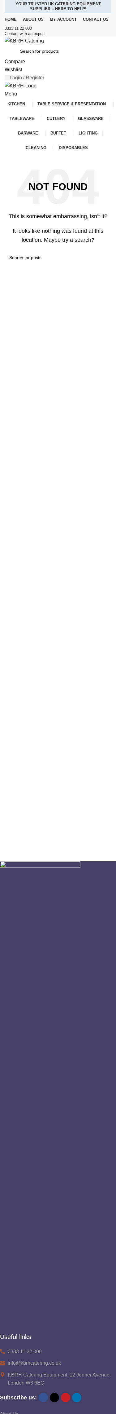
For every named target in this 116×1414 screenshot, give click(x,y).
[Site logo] (24, 40)
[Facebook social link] (43, 1397)
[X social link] (54, 1397)
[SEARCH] (104, 257)
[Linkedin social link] (76, 1397)
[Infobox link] (58, 28)
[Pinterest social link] (65, 1397)
